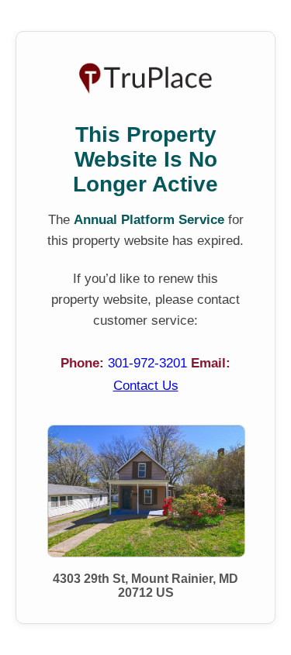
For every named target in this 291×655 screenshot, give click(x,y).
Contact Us (145, 385)
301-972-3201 (149, 363)
